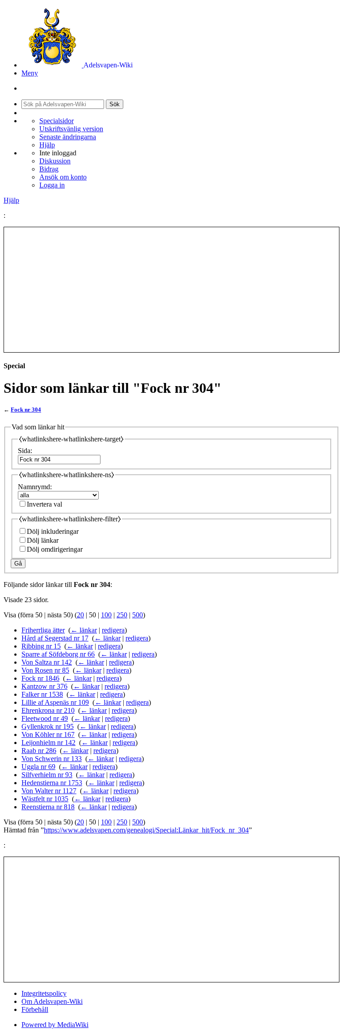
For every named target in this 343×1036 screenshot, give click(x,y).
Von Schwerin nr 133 (51, 758)
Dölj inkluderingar (53, 531)
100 (106, 615)
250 (122, 615)
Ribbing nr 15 (41, 646)
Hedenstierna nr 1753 (51, 782)
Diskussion (55, 161)
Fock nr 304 (26, 409)
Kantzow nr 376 (44, 686)
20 (80, 615)
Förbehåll (34, 1009)
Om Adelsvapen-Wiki (52, 1001)
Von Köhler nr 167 (48, 734)
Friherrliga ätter (43, 630)
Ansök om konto (63, 177)
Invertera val (44, 504)
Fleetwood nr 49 (44, 718)
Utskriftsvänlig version (71, 129)
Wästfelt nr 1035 (44, 799)
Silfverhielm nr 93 (46, 774)
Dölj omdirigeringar (55, 549)
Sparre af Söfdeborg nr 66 (58, 654)
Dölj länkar (43, 540)
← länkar (84, 630)
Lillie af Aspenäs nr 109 (55, 702)
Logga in (52, 185)
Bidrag (49, 169)
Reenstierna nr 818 (48, 807)
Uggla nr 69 (38, 766)
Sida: (25, 450)
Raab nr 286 (38, 750)
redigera (113, 630)
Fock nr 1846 (40, 678)
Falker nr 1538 (42, 694)
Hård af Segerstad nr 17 (54, 638)
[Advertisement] (171, 289)
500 (137, 615)
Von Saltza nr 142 (46, 662)
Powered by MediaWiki (54, 1024)
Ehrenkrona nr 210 (48, 710)
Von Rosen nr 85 (45, 670)
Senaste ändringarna (67, 137)
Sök (114, 104)
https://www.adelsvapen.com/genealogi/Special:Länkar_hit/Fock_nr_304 (146, 830)
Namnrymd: (35, 487)
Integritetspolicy (44, 993)
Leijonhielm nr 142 (48, 742)
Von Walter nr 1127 (48, 791)
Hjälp (47, 145)
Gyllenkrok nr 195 (47, 726)
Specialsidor (56, 121)
